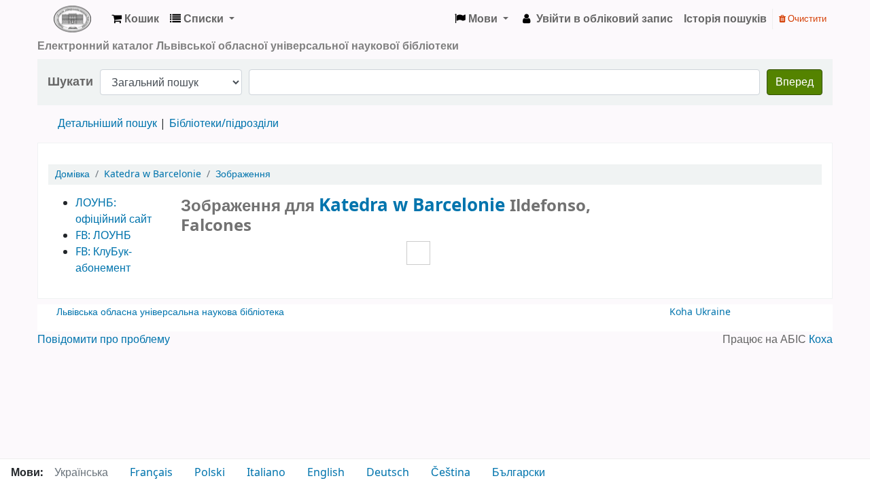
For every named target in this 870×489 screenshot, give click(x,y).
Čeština (450, 473)
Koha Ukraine (700, 312)
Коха (821, 339)
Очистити (806, 18)
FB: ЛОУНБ (103, 236)
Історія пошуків (725, 19)
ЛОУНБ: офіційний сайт (113, 211)
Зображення (243, 174)
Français (151, 473)
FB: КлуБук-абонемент (103, 260)
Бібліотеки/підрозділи (224, 123)
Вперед (795, 82)
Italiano (266, 473)
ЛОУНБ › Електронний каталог (72, 19)
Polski (209, 473)
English (326, 473)
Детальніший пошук (107, 123)
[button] (135, 19)
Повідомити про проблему (103, 339)
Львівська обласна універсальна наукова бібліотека (170, 312)
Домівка (72, 174)
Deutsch (387, 473)
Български (518, 473)
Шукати (70, 82)
